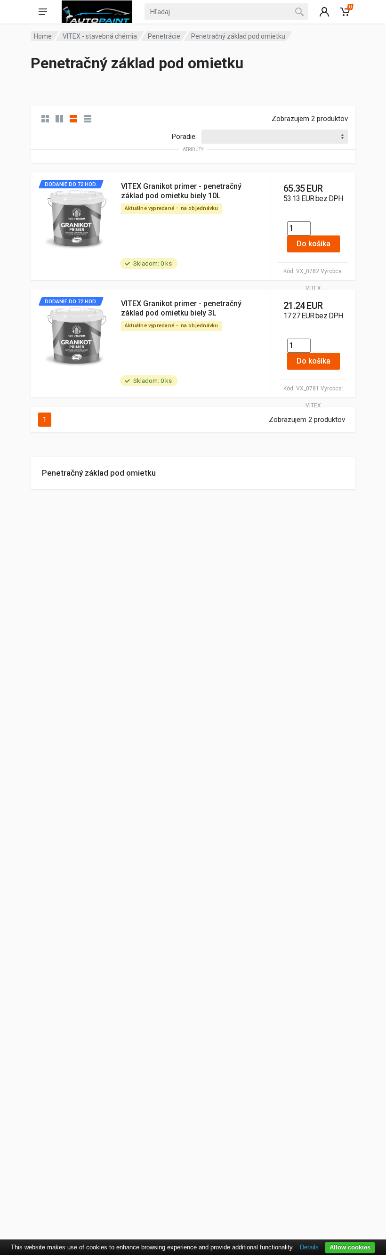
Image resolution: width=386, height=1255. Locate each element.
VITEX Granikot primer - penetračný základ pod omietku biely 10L (181, 191)
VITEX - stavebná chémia (100, 36)
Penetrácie (164, 36)
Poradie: (184, 136)
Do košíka (313, 243)
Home (43, 36)
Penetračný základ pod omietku (99, 473)
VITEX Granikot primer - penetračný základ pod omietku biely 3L (181, 308)
